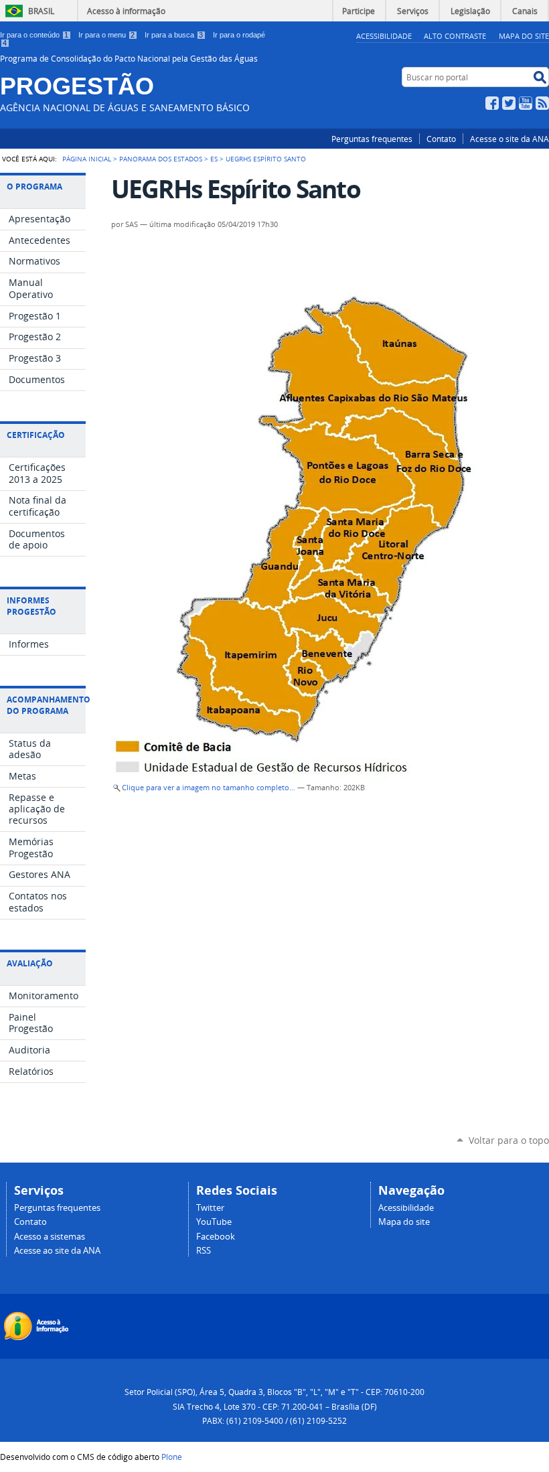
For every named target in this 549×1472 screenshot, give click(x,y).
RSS (542, 103)
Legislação (470, 10)
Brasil (41, 10)
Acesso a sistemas (49, 1236)
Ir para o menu (106, 35)
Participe (358, 10)
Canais (525, 10)
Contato (441, 138)
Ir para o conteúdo (34, 35)
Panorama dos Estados (160, 158)
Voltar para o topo (509, 1140)
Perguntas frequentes (371, 138)
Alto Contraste (455, 36)
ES (214, 158)
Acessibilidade (384, 36)
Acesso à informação (126, 10)
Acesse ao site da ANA (57, 1250)
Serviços (412, 10)
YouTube (525, 103)
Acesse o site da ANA (509, 138)
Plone (171, 1456)
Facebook (492, 103)
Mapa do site (404, 1222)
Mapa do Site (524, 36)
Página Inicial (86, 158)
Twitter (509, 103)
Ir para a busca (174, 35)
